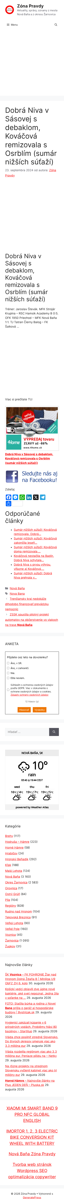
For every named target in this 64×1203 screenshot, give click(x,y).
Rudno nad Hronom (18, 911)
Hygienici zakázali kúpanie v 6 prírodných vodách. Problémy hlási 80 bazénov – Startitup (31, 1027)
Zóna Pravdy (30, 6)
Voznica (10, 934)
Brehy (9, 836)
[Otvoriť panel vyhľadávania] (56, 25)
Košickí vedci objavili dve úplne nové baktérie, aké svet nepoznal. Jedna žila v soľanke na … (32, 993)
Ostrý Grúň (12, 894)
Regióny (10, 905)
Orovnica (11, 888)
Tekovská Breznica (18, 917)
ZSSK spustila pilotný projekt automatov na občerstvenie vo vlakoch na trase (31, 620)
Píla (7, 900)
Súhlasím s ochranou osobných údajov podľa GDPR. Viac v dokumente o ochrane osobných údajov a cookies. (32, 689)
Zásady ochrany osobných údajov (29, 694)
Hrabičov (11, 853)
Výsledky (39, 709)
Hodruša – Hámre (17, 841)
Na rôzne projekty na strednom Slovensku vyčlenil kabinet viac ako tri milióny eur (31, 1070)
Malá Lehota (13, 871)
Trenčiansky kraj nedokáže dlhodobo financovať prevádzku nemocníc (27, 604)
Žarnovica (12, 940)
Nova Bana (17, 593)
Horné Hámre (14, 847)
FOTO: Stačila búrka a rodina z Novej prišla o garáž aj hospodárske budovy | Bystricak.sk (30, 1008)
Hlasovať (24, 709)
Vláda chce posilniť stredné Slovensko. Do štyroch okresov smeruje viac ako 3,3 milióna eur (31, 1041)
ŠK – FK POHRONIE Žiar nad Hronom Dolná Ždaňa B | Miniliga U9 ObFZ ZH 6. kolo (30, 979)
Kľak (8, 865)
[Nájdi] (54, 732)
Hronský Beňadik (16, 859)
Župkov (10, 946)
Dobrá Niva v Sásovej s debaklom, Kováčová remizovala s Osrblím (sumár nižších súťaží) (29, 458)
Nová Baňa (17, 588)
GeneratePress (32, 1197)
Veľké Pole (12, 929)
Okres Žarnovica (16, 882)
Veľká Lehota (14, 923)
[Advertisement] (32, 64)
